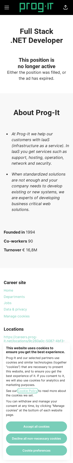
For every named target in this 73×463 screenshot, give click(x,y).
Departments (14, 297)
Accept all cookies (36, 426)
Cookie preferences (36, 450)
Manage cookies (17, 316)
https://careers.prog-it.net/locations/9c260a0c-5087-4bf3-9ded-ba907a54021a (34, 341)
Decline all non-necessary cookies (36, 438)
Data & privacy (15, 309)
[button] (65, 7)
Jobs (7, 303)
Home (8, 290)
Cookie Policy (27, 391)
